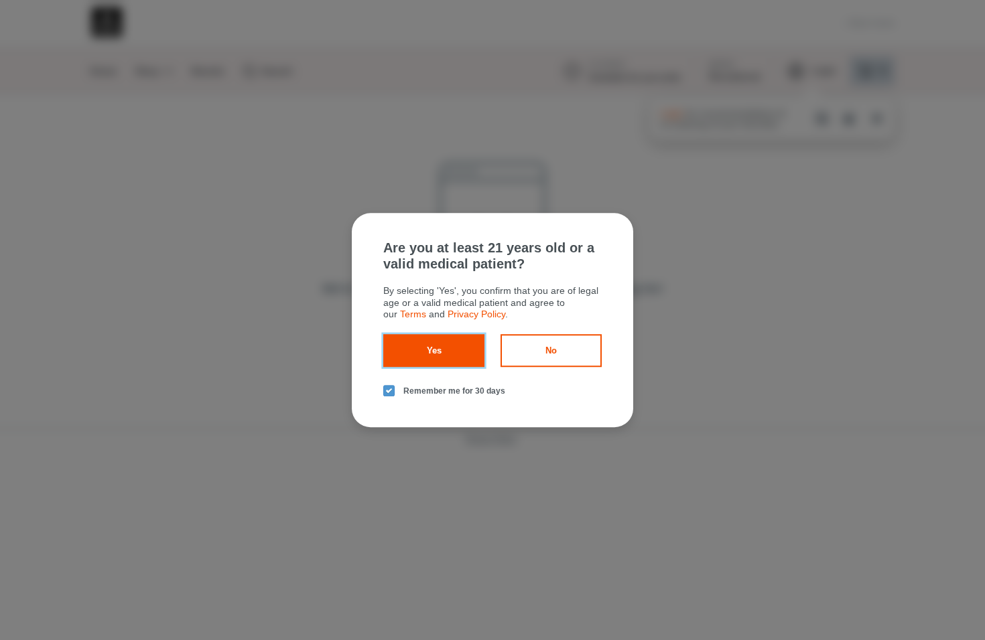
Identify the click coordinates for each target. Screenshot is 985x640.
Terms (413, 314)
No (551, 350)
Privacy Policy (476, 314)
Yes (434, 350)
